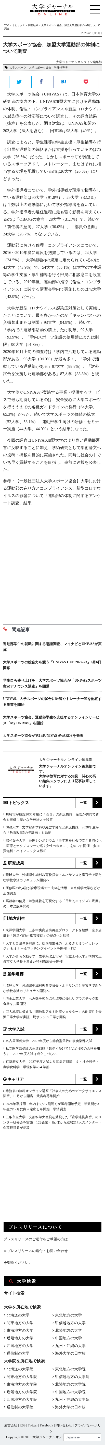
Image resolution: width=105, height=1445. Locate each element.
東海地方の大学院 (22, 1384)
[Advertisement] (52, 563)
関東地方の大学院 (22, 1377)
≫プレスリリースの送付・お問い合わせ (36, 1251)
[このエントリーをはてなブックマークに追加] (65, 82)
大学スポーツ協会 (40, 67)
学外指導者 (61, 67)
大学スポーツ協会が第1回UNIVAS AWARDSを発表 (43, 735)
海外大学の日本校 (70, 1353)
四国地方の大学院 (22, 1400)
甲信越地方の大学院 (72, 1377)
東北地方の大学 (68, 1315)
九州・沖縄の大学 (70, 1346)
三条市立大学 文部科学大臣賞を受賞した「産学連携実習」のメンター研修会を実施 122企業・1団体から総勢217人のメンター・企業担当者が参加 (52, 1122)
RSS (22, 1425)
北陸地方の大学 (68, 1330)
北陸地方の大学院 (70, 1384)
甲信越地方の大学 (70, 1323)
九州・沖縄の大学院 (72, 1400)
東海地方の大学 (20, 1330)
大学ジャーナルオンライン (52, 1437)
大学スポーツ (17, 67)
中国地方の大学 (68, 1338)
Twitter (32, 1425)
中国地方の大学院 (70, 1392)
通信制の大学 (18, 1353)
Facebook (46, 1425)
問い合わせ (64, 1425)
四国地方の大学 (20, 1346)
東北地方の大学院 (70, 1369)
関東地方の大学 (20, 1323)
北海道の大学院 (20, 1369)
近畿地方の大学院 (22, 1392)
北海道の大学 (18, 1315)
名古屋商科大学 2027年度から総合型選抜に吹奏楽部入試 (49, 1041)
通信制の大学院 (20, 1407)
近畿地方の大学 (20, 1338)
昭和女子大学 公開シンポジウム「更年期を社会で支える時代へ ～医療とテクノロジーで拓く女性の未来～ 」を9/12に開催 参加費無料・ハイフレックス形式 (52, 846)
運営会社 (10, 1425)
